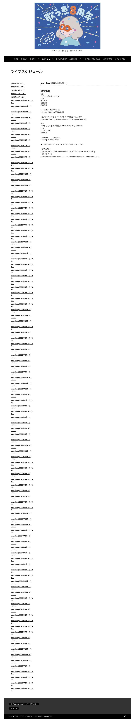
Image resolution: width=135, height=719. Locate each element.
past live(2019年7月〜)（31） (22, 226)
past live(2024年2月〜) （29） (20, 537)
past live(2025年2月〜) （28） (20, 605)
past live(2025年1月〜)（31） (22, 599)
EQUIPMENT (61, 59)
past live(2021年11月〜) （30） (21, 384)
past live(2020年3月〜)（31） (22, 271)
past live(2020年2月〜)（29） (22, 266)
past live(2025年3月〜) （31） (20, 611)
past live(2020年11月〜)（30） (21, 317)
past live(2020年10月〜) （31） (21, 311)
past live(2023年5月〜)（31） (22, 486)
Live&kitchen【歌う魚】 (24, 717)
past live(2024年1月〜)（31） (22, 531)
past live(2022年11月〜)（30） (21, 452)
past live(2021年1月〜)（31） (22, 328)
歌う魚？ (24, 59)
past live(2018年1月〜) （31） (20, 124)
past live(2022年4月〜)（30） (22, 413)
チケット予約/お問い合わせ (90, 59)
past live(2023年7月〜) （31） (20, 497)
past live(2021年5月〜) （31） (20, 350)
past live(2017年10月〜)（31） (21, 107)
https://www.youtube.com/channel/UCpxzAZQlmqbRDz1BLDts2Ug (68, 151)
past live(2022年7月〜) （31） (20, 430)
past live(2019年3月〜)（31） (22, 203)
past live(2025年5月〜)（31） (22, 622)
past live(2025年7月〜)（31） (22, 633)
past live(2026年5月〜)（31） (22, 690)
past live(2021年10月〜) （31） (21, 379)
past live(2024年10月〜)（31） (21, 582)
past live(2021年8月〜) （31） (20, 367)
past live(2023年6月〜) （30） (20, 492)
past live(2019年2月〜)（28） (22, 198)
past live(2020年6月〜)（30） (22, 288)
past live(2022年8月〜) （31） (20, 435)
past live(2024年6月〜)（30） (22, 560)
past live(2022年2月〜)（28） (22, 401)
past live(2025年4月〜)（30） (22, 616)
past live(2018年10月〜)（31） (21, 175)
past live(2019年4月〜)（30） (22, 209)
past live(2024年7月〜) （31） (20, 565)
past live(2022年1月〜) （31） (20, 396)
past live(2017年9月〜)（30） (22, 102)
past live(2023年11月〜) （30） (21, 520)
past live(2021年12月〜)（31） (21, 390)
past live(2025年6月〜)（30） (22, 628)
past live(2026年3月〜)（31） (22, 678)
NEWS (33, 59)
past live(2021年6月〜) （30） (20, 356)
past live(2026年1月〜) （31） (20, 667)
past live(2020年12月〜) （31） (21, 322)
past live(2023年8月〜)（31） (22, 503)
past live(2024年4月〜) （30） (20, 548)
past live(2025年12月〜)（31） (21, 661)
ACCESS (73, 59)
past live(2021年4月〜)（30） (22, 345)
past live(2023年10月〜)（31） (21, 514)
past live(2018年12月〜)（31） (21, 186)
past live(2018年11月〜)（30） (21, 181)
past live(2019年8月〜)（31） (22, 232)
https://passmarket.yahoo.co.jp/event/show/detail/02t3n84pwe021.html (70, 156)
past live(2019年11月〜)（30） (21, 249)
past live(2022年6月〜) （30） (20, 424)
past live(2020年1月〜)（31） (22, 260)
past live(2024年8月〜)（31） (22, 571)
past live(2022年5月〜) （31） (20, 418)
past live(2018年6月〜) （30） (20, 153)
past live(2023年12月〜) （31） (21, 526)
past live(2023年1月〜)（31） (22, 464)
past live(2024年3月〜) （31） (20, 543)
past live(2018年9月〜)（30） (22, 170)
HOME (15, 59)
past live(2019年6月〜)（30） (22, 220)
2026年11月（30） (18, 94)
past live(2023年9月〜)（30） (22, 509)
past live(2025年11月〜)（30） (21, 656)
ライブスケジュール (46, 59)
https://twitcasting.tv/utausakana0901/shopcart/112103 (63, 119)
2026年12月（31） (18, 97)
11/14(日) (45, 91)
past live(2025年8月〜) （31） (20, 639)
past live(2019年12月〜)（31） (21, 254)
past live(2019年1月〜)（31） (22, 192)
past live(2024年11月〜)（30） (21, 588)
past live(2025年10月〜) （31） (21, 650)
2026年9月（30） (18, 87)
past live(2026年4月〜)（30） (22, 684)
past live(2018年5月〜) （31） (20, 147)
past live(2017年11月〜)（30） (21, 113)
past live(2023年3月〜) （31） (20, 475)
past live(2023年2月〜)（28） (22, 469)
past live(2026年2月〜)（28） (22, 673)
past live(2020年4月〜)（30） (22, 277)
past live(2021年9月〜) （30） (20, 373)
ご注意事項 (107, 59)
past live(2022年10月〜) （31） (21, 447)
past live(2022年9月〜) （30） (20, 441)
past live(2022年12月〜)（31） (21, 458)
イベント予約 (120, 59)
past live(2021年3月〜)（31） (22, 339)
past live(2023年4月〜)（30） (22, 481)
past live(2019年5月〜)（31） (22, 215)
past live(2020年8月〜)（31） (22, 300)
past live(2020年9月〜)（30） (22, 305)
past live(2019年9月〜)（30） (22, 237)
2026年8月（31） (18, 83)
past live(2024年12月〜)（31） (21, 594)
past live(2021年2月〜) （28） (20, 333)
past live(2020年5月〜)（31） (22, 283)
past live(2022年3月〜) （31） (20, 407)
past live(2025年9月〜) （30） (20, 644)
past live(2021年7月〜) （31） (20, 362)
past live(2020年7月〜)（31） (22, 294)
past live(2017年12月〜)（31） (21, 119)
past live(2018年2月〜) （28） (20, 130)
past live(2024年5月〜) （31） (20, 554)
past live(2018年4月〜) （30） (20, 141)
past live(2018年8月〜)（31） (22, 164)
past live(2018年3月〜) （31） (20, 136)
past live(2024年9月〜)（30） (22, 577)
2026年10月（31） (18, 90)
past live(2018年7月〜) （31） (20, 158)
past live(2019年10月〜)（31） (21, 243)
